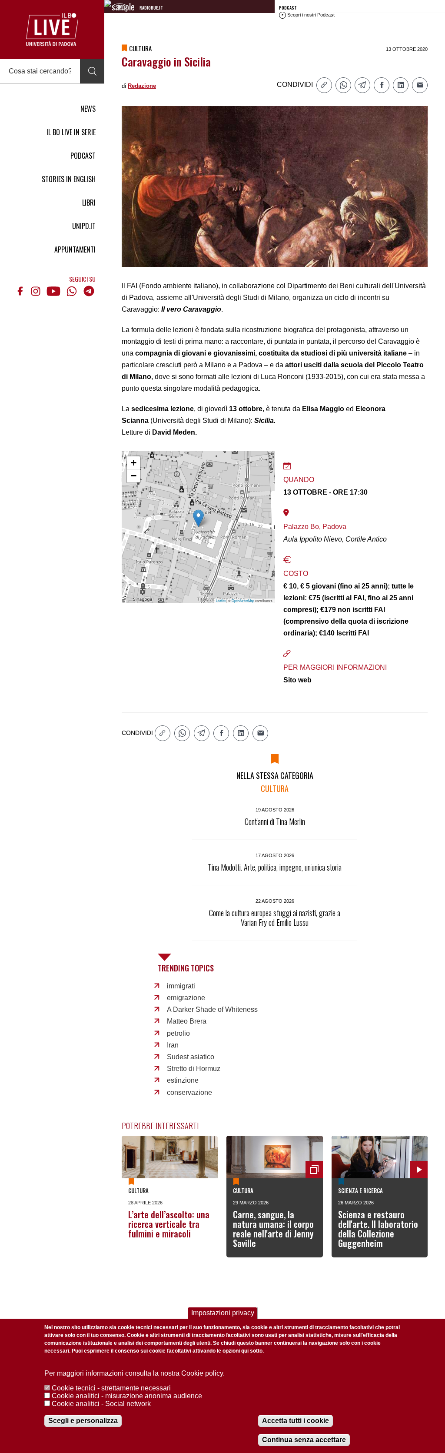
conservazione (189, 1092)
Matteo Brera (186, 1021)
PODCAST (83, 155)
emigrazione (186, 997)
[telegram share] (362, 85)
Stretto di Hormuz (193, 1068)
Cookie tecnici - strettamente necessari (111, 1388)
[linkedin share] (400, 85)
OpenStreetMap (243, 600)
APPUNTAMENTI (75, 249)
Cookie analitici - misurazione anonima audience (127, 1396)
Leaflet (221, 600)
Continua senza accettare (304, 1439)
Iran (173, 1045)
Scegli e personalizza (83, 1420)
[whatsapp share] (343, 85)
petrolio (178, 1033)
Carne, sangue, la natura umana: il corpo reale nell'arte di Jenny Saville (273, 1229)
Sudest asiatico (190, 1057)
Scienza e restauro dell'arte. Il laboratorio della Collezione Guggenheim (378, 1229)
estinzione (183, 1080)
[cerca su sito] (92, 71)
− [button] (133, 475)
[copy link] (324, 85)
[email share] (420, 85)
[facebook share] (381, 85)
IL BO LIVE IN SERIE (71, 132)
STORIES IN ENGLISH (69, 179)
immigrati (181, 986)
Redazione (142, 86)
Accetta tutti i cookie (295, 1420)
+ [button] (133, 462)
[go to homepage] (52, 29)
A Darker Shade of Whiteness (212, 1009)
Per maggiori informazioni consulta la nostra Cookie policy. (134, 1373)
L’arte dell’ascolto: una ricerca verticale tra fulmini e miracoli (168, 1224)
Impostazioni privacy (222, 1313)
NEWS (88, 108)
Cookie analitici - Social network (101, 1403)
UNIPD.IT (84, 226)
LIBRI (89, 202)
